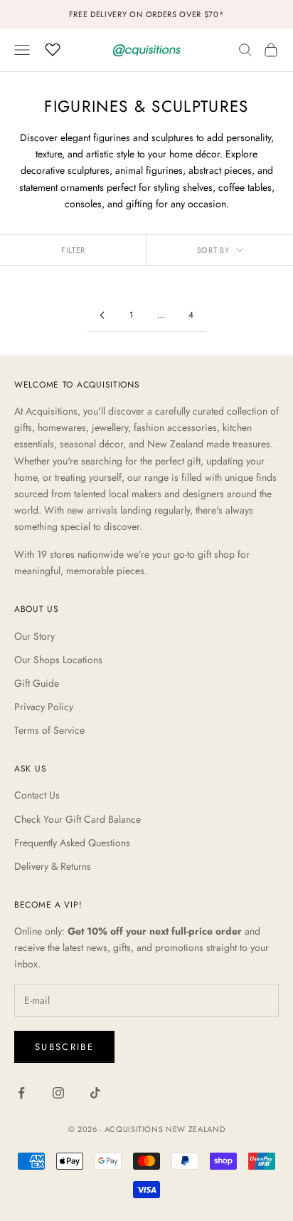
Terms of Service (49, 730)
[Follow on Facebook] (21, 1093)
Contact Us (37, 795)
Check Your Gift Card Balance (77, 819)
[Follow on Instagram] (58, 1093)
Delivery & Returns (52, 866)
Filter (73, 250)
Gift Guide (36, 683)
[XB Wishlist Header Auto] (52, 47)
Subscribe (64, 1047)
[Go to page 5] (102, 315)
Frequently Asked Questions (72, 843)
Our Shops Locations (58, 660)
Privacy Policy (43, 707)
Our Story (34, 636)
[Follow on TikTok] (95, 1093)
